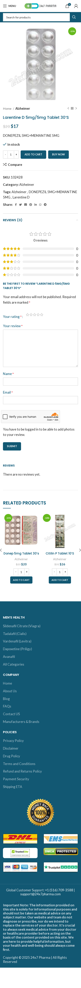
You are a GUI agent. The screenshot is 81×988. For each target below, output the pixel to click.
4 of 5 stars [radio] (38, 314)
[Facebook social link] (16, 204)
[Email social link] (25, 204)
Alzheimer (22, 108)
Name (8, 374)
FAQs (7, 706)
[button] (21, 580)
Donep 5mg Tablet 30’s (21, 553)
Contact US (11, 714)
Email (8, 392)
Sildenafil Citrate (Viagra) (21, 626)
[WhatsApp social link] (40, 204)
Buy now (58, 154)
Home (7, 108)
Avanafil (9, 657)
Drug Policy (11, 756)
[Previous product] (68, 109)
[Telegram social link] (45, 204)
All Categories (13, 664)
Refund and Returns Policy (22, 771)
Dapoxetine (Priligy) (17, 649)
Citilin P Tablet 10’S (60, 553)
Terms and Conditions (19, 764)
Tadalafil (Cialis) (15, 634)
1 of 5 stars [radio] (27, 314)
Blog (6, 699)
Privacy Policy (13, 741)
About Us (10, 691)
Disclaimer (10, 748)
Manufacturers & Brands (21, 722)
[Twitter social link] (20, 204)
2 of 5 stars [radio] (31, 314)
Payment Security (16, 779)
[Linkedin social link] (35, 204)
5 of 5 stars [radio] (41, 314)
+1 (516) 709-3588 (59, 890)
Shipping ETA (12, 787)
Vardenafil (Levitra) (17, 641)
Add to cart (33, 154)
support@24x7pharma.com (40, 894)
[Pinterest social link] (30, 204)
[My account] (76, 6)
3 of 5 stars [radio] (34, 314)
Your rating (12, 316)
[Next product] (76, 109)
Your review (13, 326)
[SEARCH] (74, 17)
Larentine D (21, 197)
